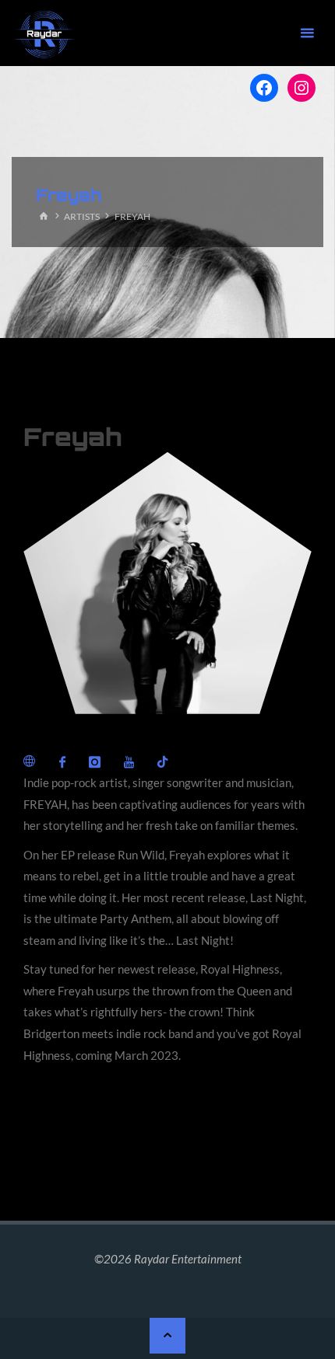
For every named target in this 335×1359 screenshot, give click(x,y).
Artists (82, 216)
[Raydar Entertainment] (44, 33)
